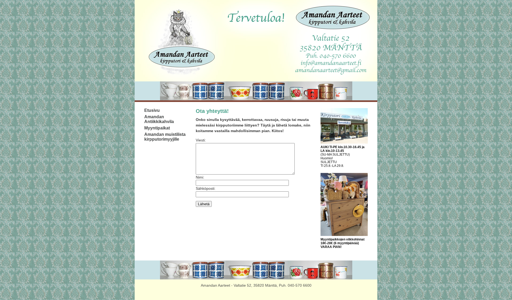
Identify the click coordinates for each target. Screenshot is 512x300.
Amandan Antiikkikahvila (159, 119)
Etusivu (152, 110)
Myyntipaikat (157, 128)
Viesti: (201, 140)
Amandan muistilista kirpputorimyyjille (165, 136)
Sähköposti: (205, 188)
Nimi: (200, 177)
